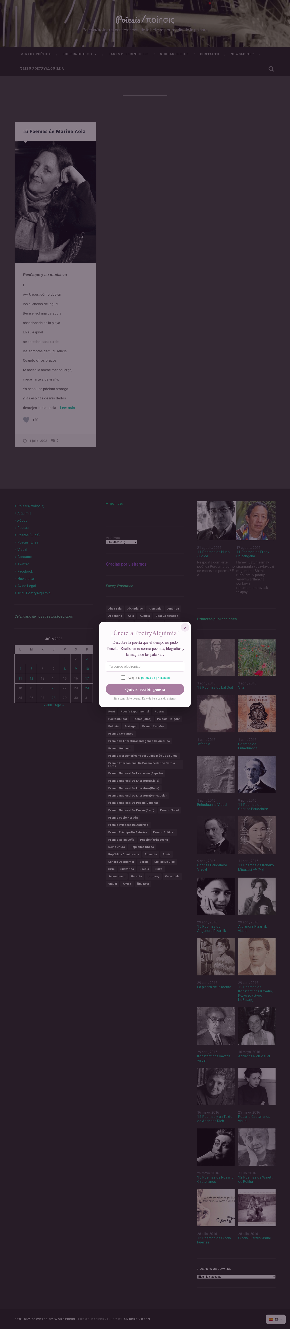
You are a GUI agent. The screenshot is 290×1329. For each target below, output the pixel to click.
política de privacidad (155, 677)
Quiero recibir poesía (145, 689)
